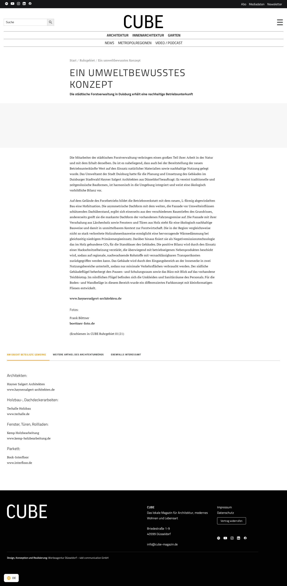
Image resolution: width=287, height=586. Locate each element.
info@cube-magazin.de (162, 544)
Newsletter (274, 4)
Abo (243, 4)
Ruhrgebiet (87, 60)
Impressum (224, 507)
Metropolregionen (135, 42)
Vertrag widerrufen (231, 521)
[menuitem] (244, 4)
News (109, 42)
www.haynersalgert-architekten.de (96, 298)
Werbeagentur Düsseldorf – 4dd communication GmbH (78, 558)
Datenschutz (225, 512)
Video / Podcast (168, 42)
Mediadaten (257, 4)
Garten (174, 35)
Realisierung (40, 558)
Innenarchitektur (148, 35)
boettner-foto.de (82, 323)
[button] (6, 3)
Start (73, 60)
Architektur (117, 35)
